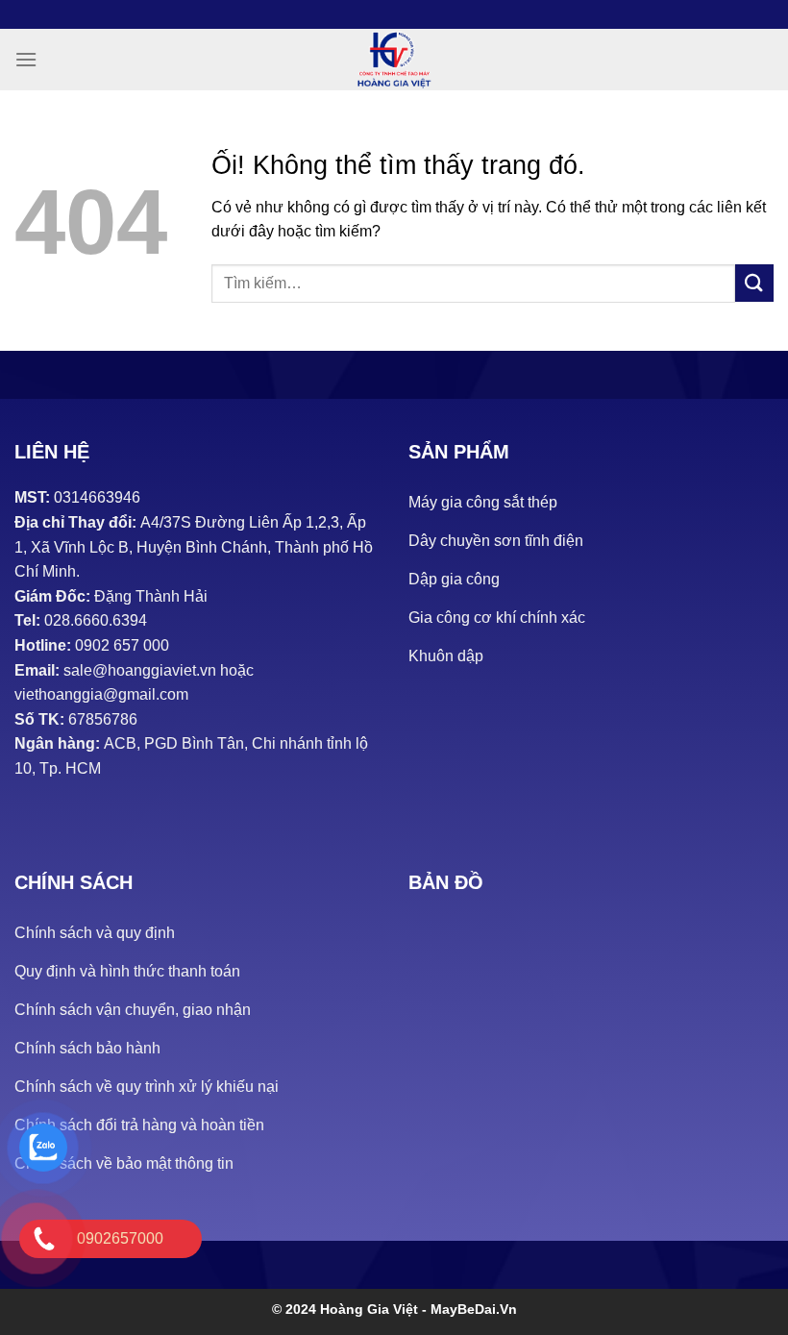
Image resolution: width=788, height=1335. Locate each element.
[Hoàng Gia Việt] (394, 59)
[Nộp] (754, 283)
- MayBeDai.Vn (469, 1309)
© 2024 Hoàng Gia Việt (347, 1309)
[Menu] (25, 59)
